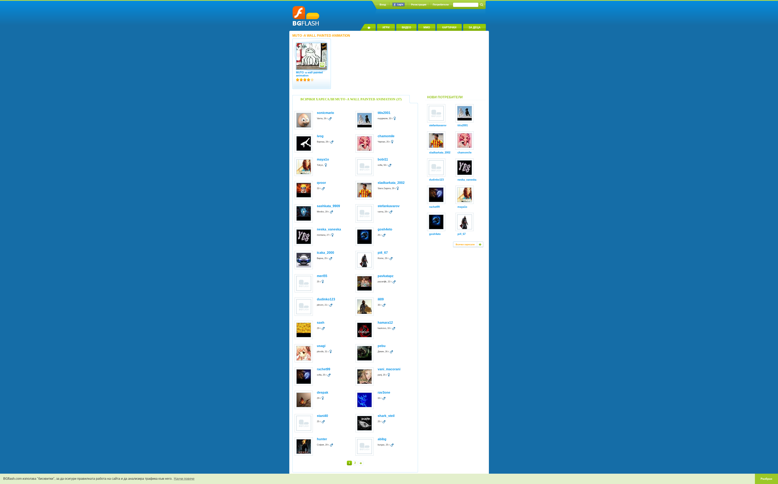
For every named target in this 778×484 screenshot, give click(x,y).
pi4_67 (383, 252)
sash (320, 322)
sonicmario (325, 113)
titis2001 (384, 113)
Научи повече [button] (184, 478)
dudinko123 (326, 299)
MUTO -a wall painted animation (309, 74)
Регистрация (418, 4)
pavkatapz (385, 276)
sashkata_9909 (328, 206)
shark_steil (386, 416)
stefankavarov (389, 206)
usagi (321, 346)
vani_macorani (389, 369)
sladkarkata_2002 (391, 182)
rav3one (384, 392)
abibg (382, 439)
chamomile (386, 136)
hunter (322, 439)
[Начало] (368, 27)
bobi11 (383, 159)
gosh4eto (385, 229)
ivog (320, 136)
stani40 (322, 416)
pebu (382, 346)
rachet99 (323, 369)
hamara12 (385, 322)
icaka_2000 (325, 252)
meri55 (322, 276)
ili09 (381, 299)
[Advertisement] (455, 64)
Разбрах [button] (766, 478)
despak (322, 392)
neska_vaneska (329, 229)
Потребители (441, 4)
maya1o (323, 159)
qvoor (321, 182)
